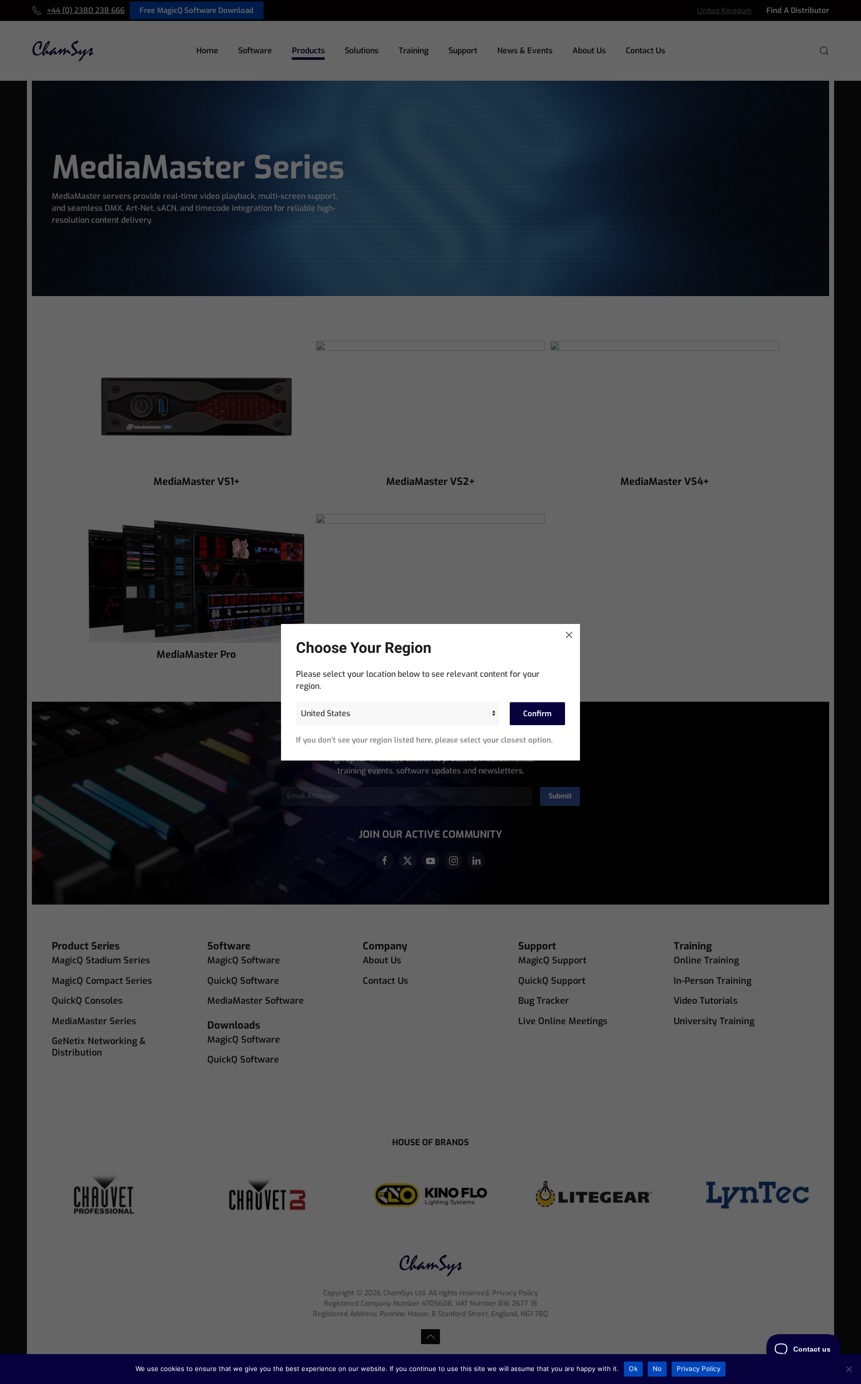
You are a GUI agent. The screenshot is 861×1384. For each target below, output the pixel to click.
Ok (633, 1369)
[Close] (569, 635)
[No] (849, 1369)
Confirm (537, 714)
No (657, 1369)
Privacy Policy (698, 1369)
